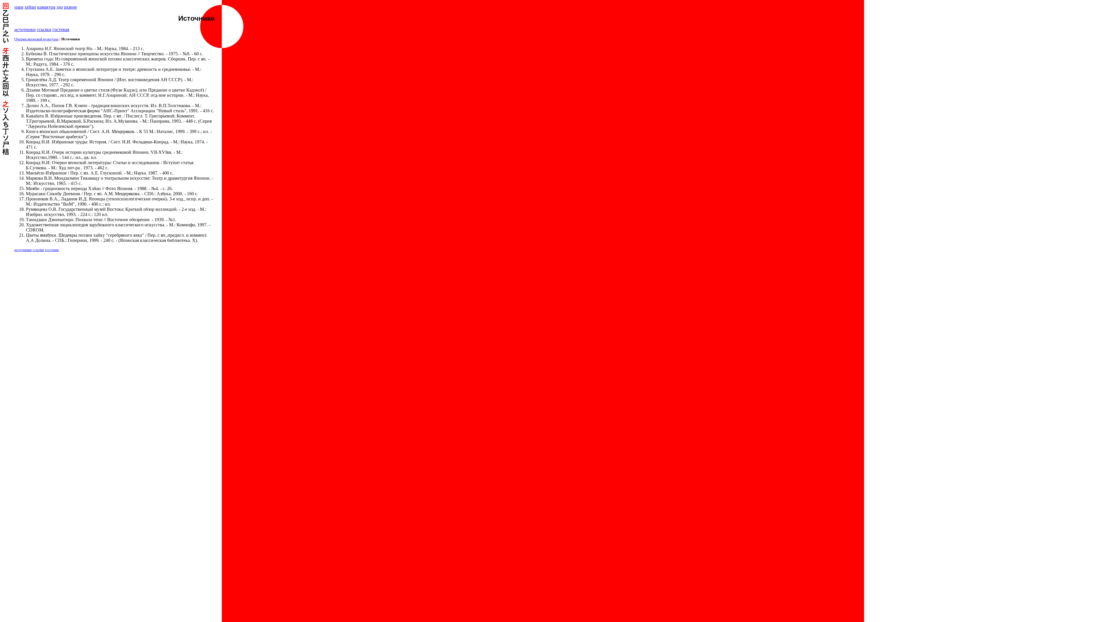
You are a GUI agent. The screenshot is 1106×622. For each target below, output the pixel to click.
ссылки (44, 29)
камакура (46, 7)
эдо (59, 7)
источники (25, 29)
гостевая (60, 29)
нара (18, 7)
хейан (30, 7)
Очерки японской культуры (36, 39)
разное (70, 7)
